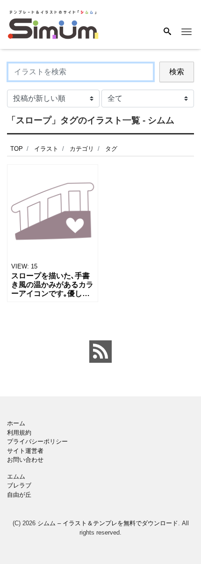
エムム (16, 476)
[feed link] (100, 351)
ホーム (16, 423)
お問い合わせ (25, 459)
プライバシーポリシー (37, 441)
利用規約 (19, 432)
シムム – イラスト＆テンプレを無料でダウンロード (107, 523)
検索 (176, 72)
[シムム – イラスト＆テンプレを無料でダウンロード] (53, 24)
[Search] (167, 32)
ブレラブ (19, 485)
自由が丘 (19, 494)
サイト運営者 (25, 450)
